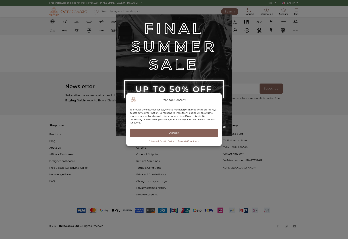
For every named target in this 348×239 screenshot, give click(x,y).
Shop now (56, 125)
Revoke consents (147, 194)
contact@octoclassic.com (239, 168)
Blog (52, 141)
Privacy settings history (151, 188)
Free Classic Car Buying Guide (68, 168)
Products (55, 134)
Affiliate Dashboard (61, 154)
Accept (174, 132)
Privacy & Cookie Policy (161, 141)
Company (230, 125)
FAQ (52, 181)
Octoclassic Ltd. (69, 226)
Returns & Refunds (148, 161)
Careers (141, 148)
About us (55, 148)
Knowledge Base (60, 174)
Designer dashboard (62, 161)
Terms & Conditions (188, 141)
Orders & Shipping (148, 154)
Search (230, 11)
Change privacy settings (151, 181)
